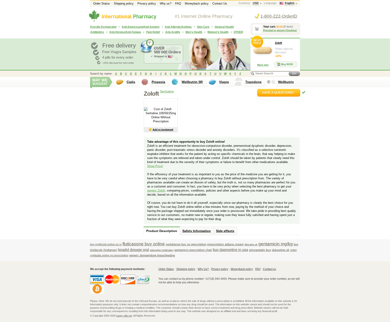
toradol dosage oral (133, 250)
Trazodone (253, 82)
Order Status (101, 3)
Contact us (269, 269)
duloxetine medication (161, 250)
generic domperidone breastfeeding (152, 255)
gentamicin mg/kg (275, 244)
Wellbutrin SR (192, 82)
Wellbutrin (286, 82)
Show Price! (155, 166)
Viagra (224, 82)
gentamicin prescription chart (193, 250)
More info (263, 65)
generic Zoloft (156, 190)
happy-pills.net (124, 315)
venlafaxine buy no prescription (186, 244)
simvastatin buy (260, 250)
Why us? (165, 3)
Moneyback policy (197, 3)
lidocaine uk (251, 244)
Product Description (161, 231)
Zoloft (278, 43)
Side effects (225, 231)
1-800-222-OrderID (278, 16)
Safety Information (196, 231)
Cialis (131, 82)
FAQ (178, 3)
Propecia (158, 82)
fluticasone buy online (144, 244)
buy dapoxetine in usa (230, 250)
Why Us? (203, 269)
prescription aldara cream (225, 244)
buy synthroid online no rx (106, 244)
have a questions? (278, 92)
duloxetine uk (280, 250)
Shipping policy (124, 3)
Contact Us (219, 3)
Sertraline (167, 91)
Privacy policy (146, 3)
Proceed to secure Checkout (280, 30)
